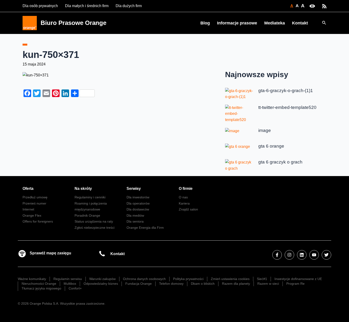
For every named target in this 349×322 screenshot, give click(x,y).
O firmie (186, 189)
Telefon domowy (171, 283)
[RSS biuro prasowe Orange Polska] (324, 6)
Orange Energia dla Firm (145, 227)
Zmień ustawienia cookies (230, 279)
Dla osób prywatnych (40, 6)
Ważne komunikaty (32, 279)
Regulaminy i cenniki (90, 197)
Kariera (184, 203)
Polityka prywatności (188, 279)
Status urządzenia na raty (94, 221)
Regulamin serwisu (67, 279)
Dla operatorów (138, 203)
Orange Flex (32, 215)
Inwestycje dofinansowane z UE (298, 279)
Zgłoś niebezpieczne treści (94, 227)
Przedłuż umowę (35, 197)
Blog (205, 23)
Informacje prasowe (237, 23)
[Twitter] (326, 255)
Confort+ (75, 288)
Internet (28, 209)
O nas (183, 197)
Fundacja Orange (138, 283)
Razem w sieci (268, 283)
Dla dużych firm (129, 6)
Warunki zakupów (102, 279)
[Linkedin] (302, 255)
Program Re (295, 283)
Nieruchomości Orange (39, 283)
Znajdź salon (188, 209)
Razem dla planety (236, 283)
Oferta (28, 189)
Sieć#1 (262, 279)
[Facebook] (277, 255)
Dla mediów (135, 215)
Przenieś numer (34, 203)
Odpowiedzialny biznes (101, 283)
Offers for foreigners (38, 221)
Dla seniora (135, 221)
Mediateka (274, 23)
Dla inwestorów (138, 197)
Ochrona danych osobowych (144, 279)
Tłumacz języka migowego (41, 288)
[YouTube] (314, 255)
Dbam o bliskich (203, 283)
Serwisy (134, 189)
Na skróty (83, 189)
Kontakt (300, 23)
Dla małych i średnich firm (86, 6)
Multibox (70, 283)
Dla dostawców (138, 209)
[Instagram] (289, 255)
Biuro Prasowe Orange (73, 22)
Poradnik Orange (87, 215)
